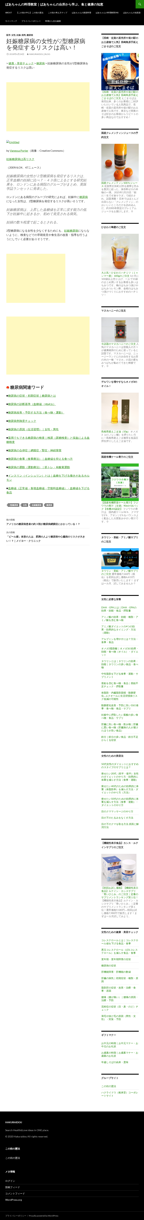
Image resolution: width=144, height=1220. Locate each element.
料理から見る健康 (53, 21)
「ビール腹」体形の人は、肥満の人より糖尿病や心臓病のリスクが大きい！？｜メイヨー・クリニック (45, 536)
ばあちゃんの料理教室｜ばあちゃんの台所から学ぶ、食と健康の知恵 (54, 4)
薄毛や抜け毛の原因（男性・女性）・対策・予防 (118, 1017)
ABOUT (8, 12)
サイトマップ (11, 21)
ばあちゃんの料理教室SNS (107, 12)
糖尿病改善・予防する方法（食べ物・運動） (36, 412)
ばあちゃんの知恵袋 (131, 12)
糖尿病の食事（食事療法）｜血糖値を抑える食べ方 (40, 458)
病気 (24, 35)
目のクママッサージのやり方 (117, 811)
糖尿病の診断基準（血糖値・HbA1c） (32, 404)
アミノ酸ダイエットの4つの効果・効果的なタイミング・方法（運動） (118, 629)
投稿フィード (12, 1187)
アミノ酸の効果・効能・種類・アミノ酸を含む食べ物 (119, 618)
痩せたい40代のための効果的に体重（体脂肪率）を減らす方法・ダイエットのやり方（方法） (120, 789)
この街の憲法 (108, 1086)
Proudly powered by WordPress (43, 1215)
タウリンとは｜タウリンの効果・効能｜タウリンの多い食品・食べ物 (119, 664)
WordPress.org (13, 1199)
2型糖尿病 (13, 505)
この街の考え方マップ (57, 12)
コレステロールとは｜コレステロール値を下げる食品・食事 (119, 942)
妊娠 (19, 35)
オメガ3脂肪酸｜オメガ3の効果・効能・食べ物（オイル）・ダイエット (120, 651)
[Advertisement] (48, 106)
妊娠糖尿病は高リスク (20, 159)
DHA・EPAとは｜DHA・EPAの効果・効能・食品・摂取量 (118, 609)
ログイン (10, 1180)
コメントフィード (15, 1193)
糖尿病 (30, 35)
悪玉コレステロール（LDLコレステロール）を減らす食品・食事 (119, 951)
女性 (13, 35)
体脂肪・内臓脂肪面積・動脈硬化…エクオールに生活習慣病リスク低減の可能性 (119, 695)
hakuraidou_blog (39, 54)
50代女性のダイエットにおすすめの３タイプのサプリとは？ (120, 765)
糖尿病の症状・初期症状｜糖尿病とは (32, 395)
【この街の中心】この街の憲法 (29, 12)
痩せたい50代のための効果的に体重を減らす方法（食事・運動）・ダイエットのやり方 (120, 801)
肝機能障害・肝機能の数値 (116, 971)
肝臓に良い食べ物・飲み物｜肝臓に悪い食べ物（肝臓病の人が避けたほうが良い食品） (119, 727)
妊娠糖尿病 (71, 230)
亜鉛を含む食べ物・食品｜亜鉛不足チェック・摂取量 (119, 685)
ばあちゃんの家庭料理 (81, 12)
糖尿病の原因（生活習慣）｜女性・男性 (33, 429)
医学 (8, 35)
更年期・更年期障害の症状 (116, 959)
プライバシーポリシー (31, 21)
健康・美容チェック (21, 63)
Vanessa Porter (19, 150)
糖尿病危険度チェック (22, 420)
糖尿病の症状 (108, 965)
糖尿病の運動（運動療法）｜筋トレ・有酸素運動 (39, 467)
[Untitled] (12, 141)
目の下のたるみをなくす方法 (117, 817)
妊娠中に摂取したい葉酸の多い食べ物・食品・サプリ (119, 716)
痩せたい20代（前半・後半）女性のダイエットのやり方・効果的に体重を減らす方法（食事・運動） (120, 776)
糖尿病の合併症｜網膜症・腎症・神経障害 (34, 450)
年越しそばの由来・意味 (114, 1062)
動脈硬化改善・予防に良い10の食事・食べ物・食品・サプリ (120, 707)
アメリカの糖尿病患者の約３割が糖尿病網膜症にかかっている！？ (43, 521)
